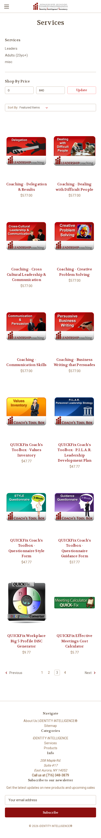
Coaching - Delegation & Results (26, 187)
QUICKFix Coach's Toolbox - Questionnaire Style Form (26, 548)
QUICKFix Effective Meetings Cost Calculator (75, 641)
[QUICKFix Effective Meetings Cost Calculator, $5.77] (75, 602)
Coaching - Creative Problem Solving (74, 272)
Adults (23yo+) (16, 55)
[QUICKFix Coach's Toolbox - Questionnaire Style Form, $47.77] (26, 507)
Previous (15, 673)
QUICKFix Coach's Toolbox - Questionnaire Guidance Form (74, 548)
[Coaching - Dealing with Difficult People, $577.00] (75, 150)
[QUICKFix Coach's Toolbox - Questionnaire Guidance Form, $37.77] (75, 507)
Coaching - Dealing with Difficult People (74, 187)
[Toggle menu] (6, 6)
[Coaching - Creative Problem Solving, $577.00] (75, 236)
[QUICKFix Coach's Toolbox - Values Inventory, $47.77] (26, 411)
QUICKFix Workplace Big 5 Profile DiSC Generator (26, 641)
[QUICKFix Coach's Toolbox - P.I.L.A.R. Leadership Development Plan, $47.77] (75, 411)
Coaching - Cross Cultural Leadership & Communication (26, 274)
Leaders (11, 48)
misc (8, 62)
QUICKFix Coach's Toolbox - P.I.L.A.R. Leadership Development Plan (74, 452)
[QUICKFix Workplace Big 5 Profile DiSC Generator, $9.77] (26, 602)
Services (50, 743)
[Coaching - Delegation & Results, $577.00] (26, 150)
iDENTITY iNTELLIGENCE (50, 738)
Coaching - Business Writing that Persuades (74, 362)
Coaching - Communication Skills (26, 362)
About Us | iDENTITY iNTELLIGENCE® (50, 721)
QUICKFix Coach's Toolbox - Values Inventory (26, 450)
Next (88, 673)
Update (81, 90)
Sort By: (13, 107)
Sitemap (50, 726)
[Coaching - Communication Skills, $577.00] (26, 326)
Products (50, 748)
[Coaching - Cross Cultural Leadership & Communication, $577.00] (26, 236)
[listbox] (34, 107)
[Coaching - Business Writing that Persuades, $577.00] (75, 326)
